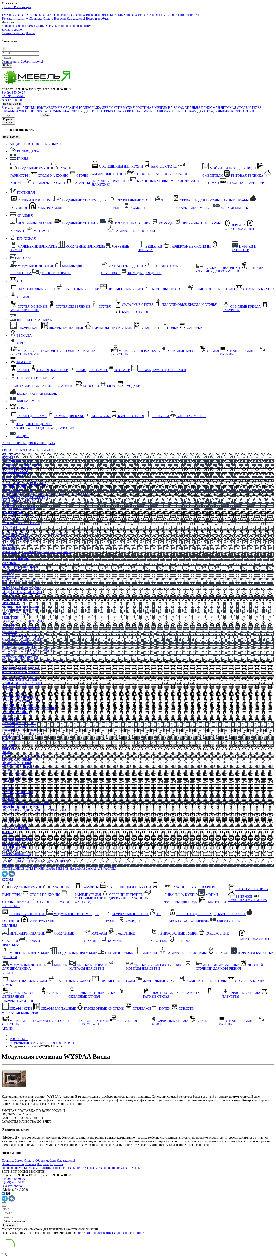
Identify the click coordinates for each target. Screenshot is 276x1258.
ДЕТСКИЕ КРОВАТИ (17, 643)
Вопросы (173, 14)
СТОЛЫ (243, 107)
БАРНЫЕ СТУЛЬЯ (15, 486)
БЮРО (6, 817)
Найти (45, 115)
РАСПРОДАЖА (90, 107)
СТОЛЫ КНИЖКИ (15, 472)
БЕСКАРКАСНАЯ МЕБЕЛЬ (136, 111)
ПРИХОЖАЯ (210, 107)
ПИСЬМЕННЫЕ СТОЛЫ (19, 675)
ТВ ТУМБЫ (10, 545)
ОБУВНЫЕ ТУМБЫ (16, 614)
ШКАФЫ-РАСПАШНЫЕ (19, 730)
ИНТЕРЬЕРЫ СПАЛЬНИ (20, 566)
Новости (60, 14)
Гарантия (56, 1164)
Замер (139, 14)
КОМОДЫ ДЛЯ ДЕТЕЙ (18, 654)
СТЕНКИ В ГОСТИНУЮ (20, 530)
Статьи (149, 14)
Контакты (117, 14)
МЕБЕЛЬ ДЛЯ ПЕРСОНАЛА (22, 766)
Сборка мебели (45, 1160)
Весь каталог (11, 136)
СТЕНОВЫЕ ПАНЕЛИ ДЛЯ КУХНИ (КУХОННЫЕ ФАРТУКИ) (47, 494)
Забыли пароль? (32, 61)
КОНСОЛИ (10, 814)
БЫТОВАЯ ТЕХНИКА (18, 515)
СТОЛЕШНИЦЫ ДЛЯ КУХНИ (24, 443)
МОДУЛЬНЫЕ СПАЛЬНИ (20, 570)
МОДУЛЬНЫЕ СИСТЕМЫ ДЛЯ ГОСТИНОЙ (34, 534)
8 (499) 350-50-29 (13, 92)
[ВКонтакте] (3, 1193)
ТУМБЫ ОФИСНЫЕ (16, 759)
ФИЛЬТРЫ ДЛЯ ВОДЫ (18, 508)
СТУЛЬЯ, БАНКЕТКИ (17, 792)
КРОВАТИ (9, 574)
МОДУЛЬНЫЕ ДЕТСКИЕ (20, 635)
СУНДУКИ (10, 745)
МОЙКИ (8, 505)
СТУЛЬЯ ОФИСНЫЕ (17, 694)
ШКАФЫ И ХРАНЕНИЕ (19, 111)
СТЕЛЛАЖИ (11, 737)
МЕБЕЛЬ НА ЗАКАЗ (169, 107)
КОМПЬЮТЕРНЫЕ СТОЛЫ (22, 683)
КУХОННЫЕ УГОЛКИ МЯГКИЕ (25, 497)
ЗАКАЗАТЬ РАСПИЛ (101, 868)
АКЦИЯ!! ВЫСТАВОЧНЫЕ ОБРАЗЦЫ (50, 107)
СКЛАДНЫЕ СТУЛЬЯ (17, 705)
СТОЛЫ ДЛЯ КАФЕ (16, 836)
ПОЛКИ (7, 741)
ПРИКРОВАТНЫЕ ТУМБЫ (21, 588)
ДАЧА (201, 111)
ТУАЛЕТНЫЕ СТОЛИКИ (20, 581)
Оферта (88, 1167)
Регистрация (22, 7)
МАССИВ (70, 111)
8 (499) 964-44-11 (13, 96)
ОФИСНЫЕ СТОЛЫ (16, 763)
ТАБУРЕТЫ (10, 479)
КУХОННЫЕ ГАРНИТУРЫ (21, 465)
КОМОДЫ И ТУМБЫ (17, 796)
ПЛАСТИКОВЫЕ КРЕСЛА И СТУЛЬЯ (29, 708)
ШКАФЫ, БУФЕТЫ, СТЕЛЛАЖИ (26, 803)
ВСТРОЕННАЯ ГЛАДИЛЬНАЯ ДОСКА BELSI (35, 861)
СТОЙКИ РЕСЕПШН (17, 777)
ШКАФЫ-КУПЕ (13, 726)
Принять (139, 1232)
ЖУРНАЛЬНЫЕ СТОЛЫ (19, 541)
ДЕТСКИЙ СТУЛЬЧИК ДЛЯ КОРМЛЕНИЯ (32, 661)
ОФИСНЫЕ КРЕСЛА (17, 716)
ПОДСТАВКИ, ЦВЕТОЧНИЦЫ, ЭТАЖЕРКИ (34, 810)
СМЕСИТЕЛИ (12, 512)
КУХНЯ (129, 107)
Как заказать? (76, 14)
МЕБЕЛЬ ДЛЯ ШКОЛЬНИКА (23, 639)
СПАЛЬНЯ (192, 107)
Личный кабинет (13, 33)
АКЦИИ (248, 111)
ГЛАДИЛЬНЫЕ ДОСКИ (224, 111)
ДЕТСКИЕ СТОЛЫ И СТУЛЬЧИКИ (27, 650)
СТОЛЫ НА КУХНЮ (17, 468)
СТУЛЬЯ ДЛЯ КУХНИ (18, 475)
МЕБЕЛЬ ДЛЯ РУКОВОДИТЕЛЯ (25, 756)
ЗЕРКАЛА (44, 111)
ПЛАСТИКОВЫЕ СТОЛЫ (20, 668)
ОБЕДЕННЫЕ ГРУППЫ (19, 490)
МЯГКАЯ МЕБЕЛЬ (170, 111)
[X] (8, 1193)
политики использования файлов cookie (104, 1232)
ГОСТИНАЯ (145, 107)
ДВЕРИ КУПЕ (112, 107)
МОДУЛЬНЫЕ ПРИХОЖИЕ (21, 610)
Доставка (36, 14)
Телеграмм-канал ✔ (15, 14)
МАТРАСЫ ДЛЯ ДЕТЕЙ (19, 646)
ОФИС (57, 111)
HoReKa (191, 111)
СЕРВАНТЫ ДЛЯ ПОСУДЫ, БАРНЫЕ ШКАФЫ (36, 552)
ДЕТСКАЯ (228, 107)
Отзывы (160, 14)
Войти (9, 7)
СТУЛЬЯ (255, 107)
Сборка (129, 14)
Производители (190, 14)
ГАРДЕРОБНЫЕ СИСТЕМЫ (22, 592)
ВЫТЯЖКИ (10, 519)
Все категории (12, 107)
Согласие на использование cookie (118, 1167)
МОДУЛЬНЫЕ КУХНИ (18, 461)
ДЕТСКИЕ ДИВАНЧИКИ (20, 657)
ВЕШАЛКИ (10, 617)
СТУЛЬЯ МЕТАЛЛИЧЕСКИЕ (22, 701)
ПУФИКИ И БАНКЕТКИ (19, 628)
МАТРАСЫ (9, 577)
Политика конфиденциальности (60, 1167)
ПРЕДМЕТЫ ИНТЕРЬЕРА (97, 111)
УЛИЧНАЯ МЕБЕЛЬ (16, 854)
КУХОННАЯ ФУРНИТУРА (21, 523)
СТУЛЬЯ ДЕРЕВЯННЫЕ (19, 697)
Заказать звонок (12, 29)
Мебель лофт (10, 843)
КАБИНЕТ (9, 781)
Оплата (48, 14)
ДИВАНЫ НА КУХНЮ (18, 501)
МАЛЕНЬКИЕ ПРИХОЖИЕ (21, 606)
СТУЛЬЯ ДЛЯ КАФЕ (16, 839)
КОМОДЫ (9, 548)
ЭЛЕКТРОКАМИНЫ (17, 537)
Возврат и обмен (98, 14)
